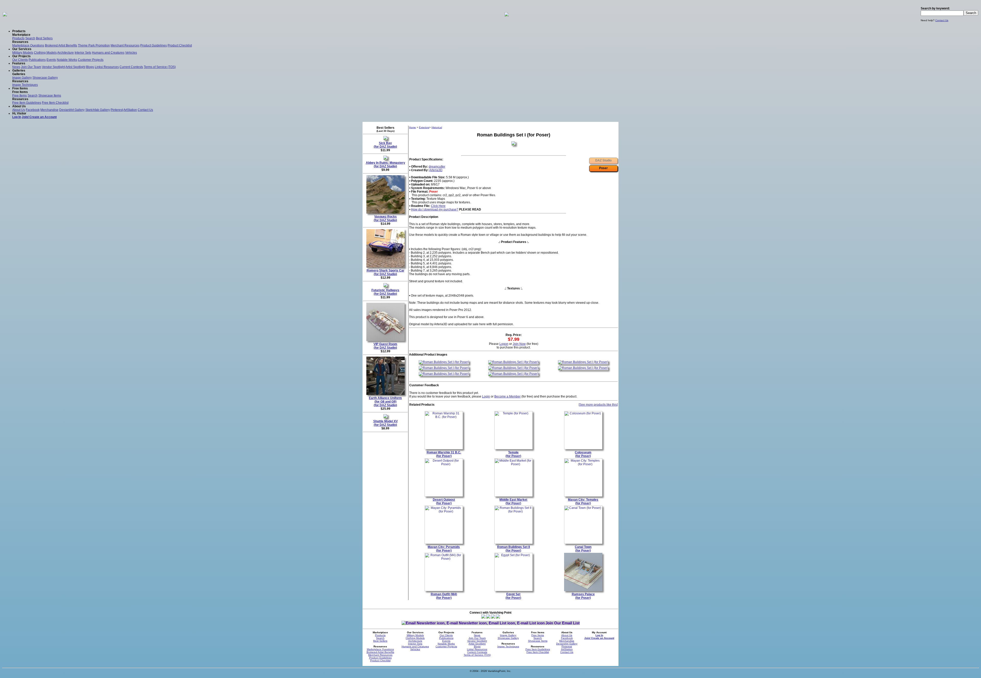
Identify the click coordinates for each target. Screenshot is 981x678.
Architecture (65, 52)
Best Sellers (44, 38)
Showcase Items (49, 95)
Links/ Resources (107, 67)
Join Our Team (31, 67)
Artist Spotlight (75, 67)
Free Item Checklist (55, 102)
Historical (436, 127)
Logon (503, 344)
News (16, 67)
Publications (37, 60)
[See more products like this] (598, 404)
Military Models (22, 52)
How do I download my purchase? (434, 209)
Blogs (90, 67)
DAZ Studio (603, 160)
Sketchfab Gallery (97, 110)
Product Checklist (180, 45)
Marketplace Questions (28, 45)
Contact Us (941, 20)
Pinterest (117, 110)
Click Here (438, 206)
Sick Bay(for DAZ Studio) (385, 144)
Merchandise (49, 110)
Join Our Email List (562, 623)
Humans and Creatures (108, 52)
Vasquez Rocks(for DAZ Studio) (385, 218)
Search (30, 38)
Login (486, 396)
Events (51, 60)
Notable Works (67, 60)
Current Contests (131, 67)
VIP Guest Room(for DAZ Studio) (385, 345)
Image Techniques (25, 85)
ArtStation (130, 110)
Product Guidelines (153, 45)
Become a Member (507, 396)
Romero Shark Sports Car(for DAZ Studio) (385, 272)
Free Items (19, 95)
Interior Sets (83, 52)
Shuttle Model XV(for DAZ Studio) (385, 423)
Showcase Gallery (45, 77)
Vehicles (131, 52)
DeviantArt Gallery (72, 110)
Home (412, 127)
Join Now (519, 344)
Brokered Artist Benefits (61, 45)
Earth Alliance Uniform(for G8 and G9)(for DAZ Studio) (385, 401)
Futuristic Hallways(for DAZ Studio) (385, 292)
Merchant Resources (125, 45)
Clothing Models (45, 52)
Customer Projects (90, 60)
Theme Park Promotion (94, 45)
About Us (18, 110)
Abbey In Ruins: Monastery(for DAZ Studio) (385, 164)
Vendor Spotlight (53, 67)
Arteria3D (435, 170)
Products (18, 38)
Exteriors (424, 127)
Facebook (33, 110)
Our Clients (20, 60)
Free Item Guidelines (26, 102)
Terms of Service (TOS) (160, 67)
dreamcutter (437, 166)
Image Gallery (22, 77)
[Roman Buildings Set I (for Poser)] (444, 362)
